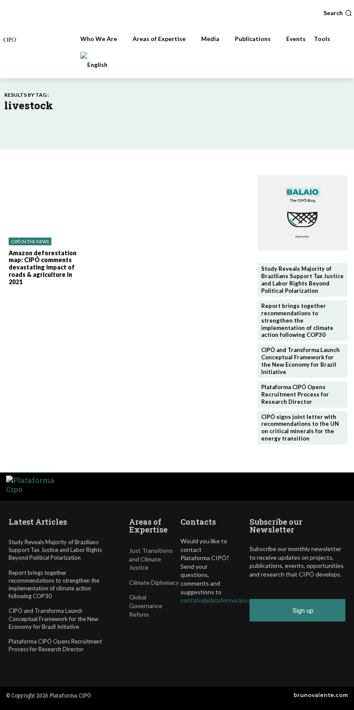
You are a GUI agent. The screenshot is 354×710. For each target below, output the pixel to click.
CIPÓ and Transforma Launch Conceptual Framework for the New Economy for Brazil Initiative (300, 360)
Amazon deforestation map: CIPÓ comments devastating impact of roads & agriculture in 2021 (42, 267)
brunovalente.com (321, 695)
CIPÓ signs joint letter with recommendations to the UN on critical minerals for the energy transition (300, 427)
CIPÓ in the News (30, 241)
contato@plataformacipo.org (219, 600)
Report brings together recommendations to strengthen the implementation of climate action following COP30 (297, 320)
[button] (337, 13)
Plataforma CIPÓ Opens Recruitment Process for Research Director (295, 394)
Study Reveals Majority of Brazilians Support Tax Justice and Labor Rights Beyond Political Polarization (302, 279)
